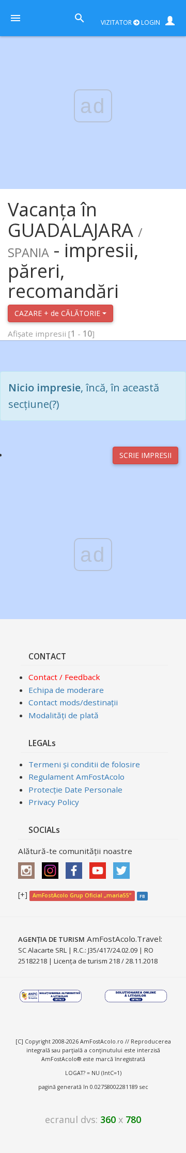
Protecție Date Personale (75, 789)
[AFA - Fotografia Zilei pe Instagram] (53, 867)
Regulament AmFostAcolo (76, 776)
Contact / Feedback (64, 677)
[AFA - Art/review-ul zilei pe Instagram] (29, 867)
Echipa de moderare (66, 690)
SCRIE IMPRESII (145, 455)
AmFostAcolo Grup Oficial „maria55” (82, 895)
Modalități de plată (63, 715)
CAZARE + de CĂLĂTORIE (58, 313)
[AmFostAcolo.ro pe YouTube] (100, 867)
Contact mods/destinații (73, 702)
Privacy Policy (53, 802)
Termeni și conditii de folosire (84, 764)
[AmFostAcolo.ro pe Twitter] (124, 867)
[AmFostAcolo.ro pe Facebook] (76, 867)
